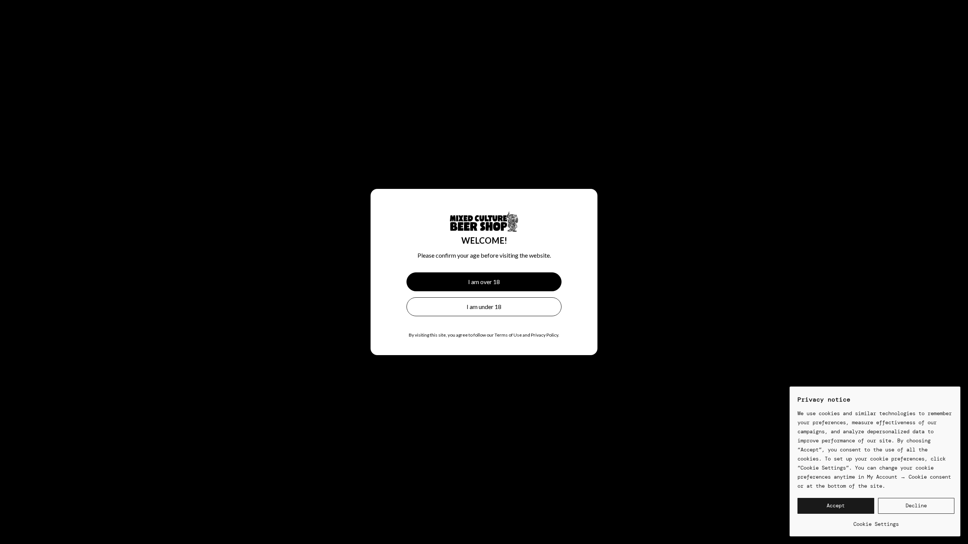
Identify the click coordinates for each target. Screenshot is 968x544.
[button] (835, 506)
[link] (875, 521)
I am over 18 (484, 281)
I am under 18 (484, 306)
